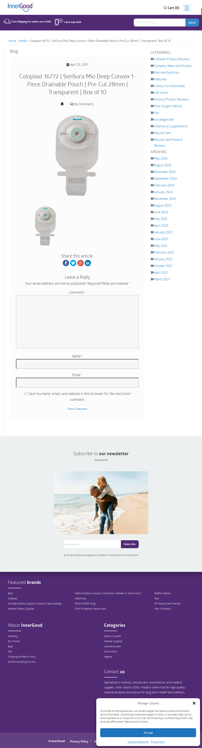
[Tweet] (73, 262)
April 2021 (161, 272)
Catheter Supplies (113, 641)
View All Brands (162, 608)
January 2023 (163, 232)
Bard (10, 593)
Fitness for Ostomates (169, 86)
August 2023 (162, 205)
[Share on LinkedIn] (88, 262)
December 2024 (165, 172)
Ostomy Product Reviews (171, 99)
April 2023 (161, 225)
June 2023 (161, 212)
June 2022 (161, 239)
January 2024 (163, 192)
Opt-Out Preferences (138, 741)
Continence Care (112, 646)
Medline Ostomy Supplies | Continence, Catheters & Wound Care (108, 593)
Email (77, 374)
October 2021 (163, 266)
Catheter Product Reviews (172, 59)
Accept (148, 732)
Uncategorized (164, 119)
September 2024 (165, 178)
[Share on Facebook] (66, 262)
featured (160, 79)
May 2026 (160, 158)
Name (77, 356)
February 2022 (164, 252)
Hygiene (108, 656)
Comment (77, 292)
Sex (156, 113)
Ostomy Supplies (112, 636)
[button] (194, 703)
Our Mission (14, 641)
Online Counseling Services (22, 661)
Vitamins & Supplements (171, 126)
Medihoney (80, 598)
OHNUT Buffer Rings (85, 603)
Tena (156, 598)
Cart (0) (173, 7)
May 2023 (160, 219)
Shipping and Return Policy (22, 656)
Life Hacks (161, 92)
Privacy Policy (158, 741)
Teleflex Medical (162, 593)
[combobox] (160, 22)
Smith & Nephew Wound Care (90, 608)
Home (12, 41)
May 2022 (160, 245)
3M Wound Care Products (167, 603)
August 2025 (162, 165)
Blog (10, 646)
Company (13, 636)
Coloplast (12, 598)
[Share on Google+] (80, 262)
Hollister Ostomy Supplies (21, 608)
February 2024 (164, 185)
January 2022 (163, 259)
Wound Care (162, 133)
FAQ (10, 651)
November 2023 (165, 198)
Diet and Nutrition (167, 72)
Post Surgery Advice (168, 106)
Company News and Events (173, 66)
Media (23, 41)
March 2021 (162, 279)
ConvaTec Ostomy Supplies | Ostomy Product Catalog (34, 603)
